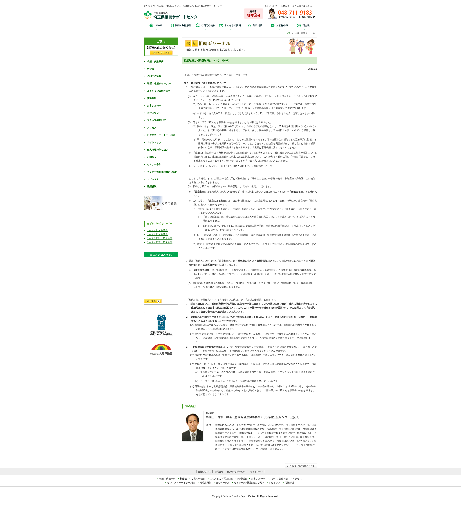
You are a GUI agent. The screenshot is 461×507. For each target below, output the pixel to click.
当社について (271, 6)
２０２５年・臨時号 (157, 230)
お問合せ (285, 6)
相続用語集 (205, 482)
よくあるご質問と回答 (159, 90)
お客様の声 (279, 26)
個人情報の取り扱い (302, 6)
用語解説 (151, 186)
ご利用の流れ (205, 26)
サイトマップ (154, 142)
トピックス (153, 179)
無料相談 (255, 26)
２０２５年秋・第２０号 (159, 238)
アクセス (151, 127)
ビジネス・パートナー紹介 (161, 135)
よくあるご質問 (230, 26)
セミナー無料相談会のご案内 (162, 171)
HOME (156, 26)
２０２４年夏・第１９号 (159, 242)
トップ (287, 33)
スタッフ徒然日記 (156, 120)
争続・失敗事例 (181, 26)
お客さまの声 (154, 105)
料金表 (304, 26)
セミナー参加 (154, 164)
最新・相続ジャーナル (159, 83)
